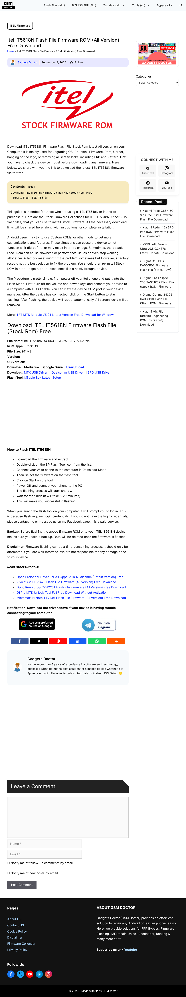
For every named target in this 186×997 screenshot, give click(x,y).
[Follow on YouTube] (29, 974)
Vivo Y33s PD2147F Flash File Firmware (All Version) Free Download (66, 582)
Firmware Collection (21, 943)
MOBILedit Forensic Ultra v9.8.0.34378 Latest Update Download (157, 248)
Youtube (130, 949)
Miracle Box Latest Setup (42, 377)
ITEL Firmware (20, 25)
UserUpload (75, 367)
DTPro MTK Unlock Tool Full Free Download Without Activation (62, 592)
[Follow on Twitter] (20, 974)
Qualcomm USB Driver (67, 372)
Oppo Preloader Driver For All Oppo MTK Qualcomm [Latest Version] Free (70, 577)
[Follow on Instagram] (48, 974)
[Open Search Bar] (181, 5)
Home (10, 51)
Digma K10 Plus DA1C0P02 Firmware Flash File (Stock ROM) (155, 265)
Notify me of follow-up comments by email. (42, 863)
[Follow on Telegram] (39, 974)
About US (14, 919)
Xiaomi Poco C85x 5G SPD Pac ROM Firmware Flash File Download (156, 215)
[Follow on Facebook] (11, 974)
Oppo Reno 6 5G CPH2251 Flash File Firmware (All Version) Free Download (71, 587)
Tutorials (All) (111, 5)
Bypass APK (164, 5)
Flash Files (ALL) (54, 5)
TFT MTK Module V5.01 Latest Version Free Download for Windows (66, 315)
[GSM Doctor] (9, 5)
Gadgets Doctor (27, 62)
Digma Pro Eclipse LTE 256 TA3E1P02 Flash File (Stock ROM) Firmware (157, 282)
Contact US (15, 925)
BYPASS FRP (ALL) (84, 5)
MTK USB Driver (35, 372)
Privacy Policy (17, 950)
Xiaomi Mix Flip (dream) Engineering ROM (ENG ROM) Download (154, 318)
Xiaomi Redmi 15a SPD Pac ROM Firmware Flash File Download (157, 232)
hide (30, 186)
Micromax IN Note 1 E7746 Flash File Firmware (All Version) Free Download (71, 598)
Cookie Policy (17, 931)
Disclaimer (14, 937)
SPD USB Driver (99, 372)
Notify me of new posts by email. (35, 873)
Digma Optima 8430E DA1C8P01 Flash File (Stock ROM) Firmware (156, 299)
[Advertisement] (68, 410)
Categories (144, 76)
